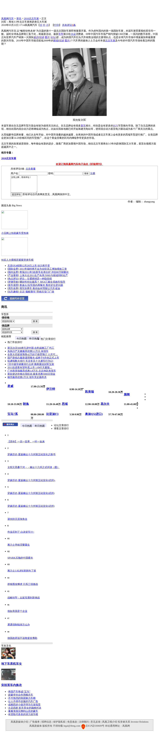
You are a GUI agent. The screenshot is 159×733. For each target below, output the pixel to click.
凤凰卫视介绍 (109, 721)
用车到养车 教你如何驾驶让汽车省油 (40, 288)
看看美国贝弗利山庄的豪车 (23, 711)
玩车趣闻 (13, 291)
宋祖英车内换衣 (11, 685)
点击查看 (31, 168)
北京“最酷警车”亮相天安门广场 (37, 291)
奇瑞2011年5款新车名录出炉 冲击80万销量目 (44, 272)
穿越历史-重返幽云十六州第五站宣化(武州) (31, 493)
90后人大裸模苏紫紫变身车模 (17, 260)
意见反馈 (95, 721)
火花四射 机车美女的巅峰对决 (24, 707)
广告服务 (35, 721)
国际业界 (13, 269)
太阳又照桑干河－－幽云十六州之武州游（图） (33, 467)
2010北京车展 (31, 18)
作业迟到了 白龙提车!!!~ (20, 532)
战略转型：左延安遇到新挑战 (23, 597)
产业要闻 (13, 275)
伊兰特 (50, 388)
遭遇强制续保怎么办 (18, 624)
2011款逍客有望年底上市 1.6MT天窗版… (29, 367)
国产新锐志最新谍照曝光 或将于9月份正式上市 (33, 357)
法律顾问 (84, 721)
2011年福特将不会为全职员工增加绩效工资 (43, 269)
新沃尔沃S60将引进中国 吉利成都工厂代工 (30, 348)
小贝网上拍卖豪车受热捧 (15, 233)
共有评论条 (69, 25)
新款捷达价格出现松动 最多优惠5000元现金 (31, 374)
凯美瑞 (89, 391)
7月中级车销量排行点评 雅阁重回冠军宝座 (30, 364)
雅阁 (127, 394)
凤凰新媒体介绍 (19, 721)
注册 (92, 173)
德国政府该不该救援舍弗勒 (22, 638)
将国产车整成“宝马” (19, 691)
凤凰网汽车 (7, 18)
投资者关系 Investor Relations (133, 721)
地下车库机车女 (11, 663)
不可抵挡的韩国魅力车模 (22, 698)
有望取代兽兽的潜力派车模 (23, 714)
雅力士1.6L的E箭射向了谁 (21, 570)
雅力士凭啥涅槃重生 (18, 544)
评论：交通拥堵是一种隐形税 (36, 278)
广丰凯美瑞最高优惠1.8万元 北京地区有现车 (31, 370)
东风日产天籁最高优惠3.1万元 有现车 (27, 351)
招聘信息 (46, 721)
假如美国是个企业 (17, 611)
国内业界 (13, 272)
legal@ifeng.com (72, 725)
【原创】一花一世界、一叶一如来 (26, 441)
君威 (10, 386)
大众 (73, 34)
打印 (56, 25)
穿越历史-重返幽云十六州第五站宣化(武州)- (31, 480)
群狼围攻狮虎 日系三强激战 (22, 584)
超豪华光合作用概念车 (20, 694)
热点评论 (13, 278)
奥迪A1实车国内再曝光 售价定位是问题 (41, 285)
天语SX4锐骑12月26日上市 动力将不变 (28, 265)
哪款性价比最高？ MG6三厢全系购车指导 (42, 282)
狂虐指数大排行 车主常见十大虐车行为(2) (30, 361)
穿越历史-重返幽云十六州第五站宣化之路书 (31, 454)
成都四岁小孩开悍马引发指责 (24, 704)
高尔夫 (105, 403)
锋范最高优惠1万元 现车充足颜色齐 (27, 377)
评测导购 (13, 282)
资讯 (18, 18)
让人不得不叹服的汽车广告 (23, 701)
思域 (65, 403)
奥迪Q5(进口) (94, 414)
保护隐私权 (59, 721)
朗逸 (26, 403)
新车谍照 (13, 285)
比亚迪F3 (52, 414)
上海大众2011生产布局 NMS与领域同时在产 (44, 275)
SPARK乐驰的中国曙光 (20, 557)
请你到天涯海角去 (17, 519)
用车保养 (13, 288)
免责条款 (72, 721)
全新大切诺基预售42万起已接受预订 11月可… (32, 354)
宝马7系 (12, 414)
